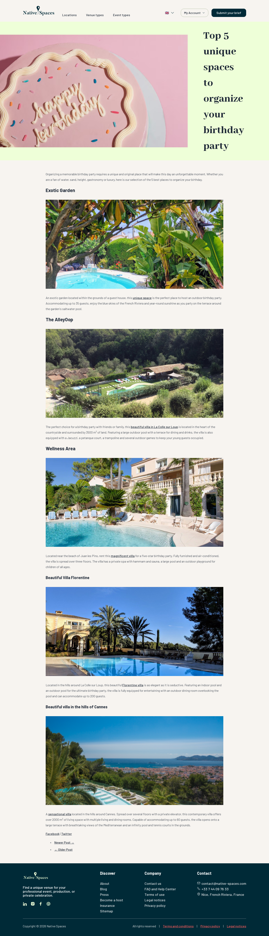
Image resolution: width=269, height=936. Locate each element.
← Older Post (63, 849)
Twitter (66, 834)
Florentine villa (132, 685)
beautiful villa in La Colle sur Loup (154, 427)
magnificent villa (123, 556)
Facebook (52, 834)
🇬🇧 (167, 13)
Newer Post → (64, 842)
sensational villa (59, 814)
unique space (142, 298)
